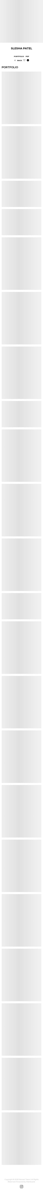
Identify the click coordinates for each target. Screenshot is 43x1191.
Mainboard (30, 1182)
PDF (27, 56)
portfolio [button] (19, 56)
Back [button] (18, 60)
